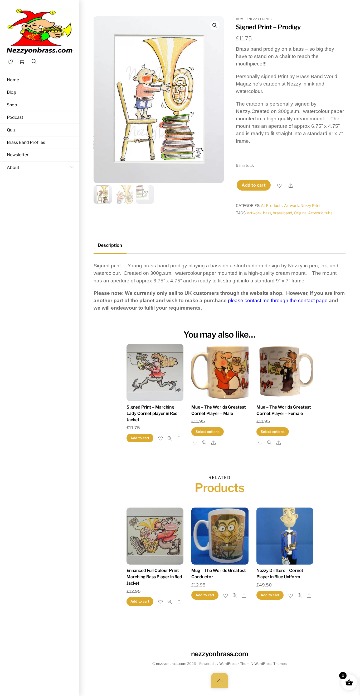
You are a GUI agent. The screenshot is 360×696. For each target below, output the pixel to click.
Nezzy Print (259, 19)
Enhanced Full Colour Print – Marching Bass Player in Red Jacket (154, 577)
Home (13, 79)
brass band (282, 213)
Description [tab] (110, 245)
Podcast (15, 117)
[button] (215, 25)
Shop (12, 104)
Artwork (291, 205)
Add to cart (254, 185)
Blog (11, 92)
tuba (328, 213)
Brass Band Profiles (26, 142)
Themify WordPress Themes (263, 664)
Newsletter (17, 154)
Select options (208, 432)
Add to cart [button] (139, 438)
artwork (254, 213)
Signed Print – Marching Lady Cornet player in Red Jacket (152, 413)
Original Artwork (308, 213)
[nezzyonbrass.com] (39, 30)
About (13, 167)
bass (267, 213)
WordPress (228, 664)
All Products (272, 205)
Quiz (11, 129)
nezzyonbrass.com (171, 664)
